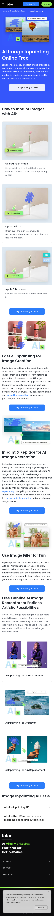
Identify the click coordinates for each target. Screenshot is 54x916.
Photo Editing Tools (17, 11)
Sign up (47, 4)
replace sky (8, 491)
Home (4, 11)
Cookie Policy (15, 902)
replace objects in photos (18, 498)
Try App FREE (31, 4)
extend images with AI (18, 395)
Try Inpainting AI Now (26, 87)
